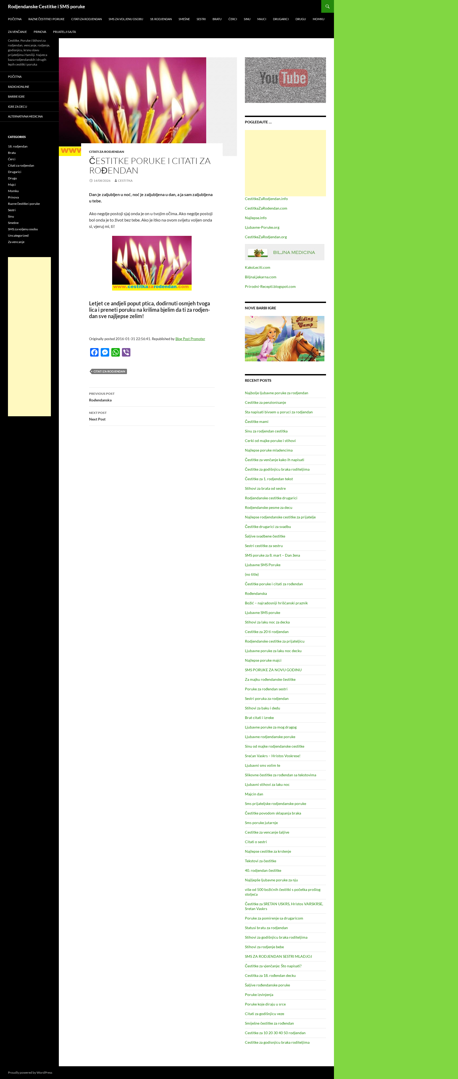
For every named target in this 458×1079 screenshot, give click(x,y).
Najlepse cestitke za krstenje (268, 851)
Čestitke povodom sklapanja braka (273, 813)
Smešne (184, 19)
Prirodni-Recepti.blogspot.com (270, 286)
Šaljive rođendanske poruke (267, 985)
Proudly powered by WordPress (30, 1072)
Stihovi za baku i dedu (262, 708)
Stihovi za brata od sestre (265, 488)
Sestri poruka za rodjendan (267, 698)
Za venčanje (17, 31)
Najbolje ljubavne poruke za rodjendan (276, 393)
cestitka (125, 181)
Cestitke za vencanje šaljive (267, 832)
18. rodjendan (161, 19)
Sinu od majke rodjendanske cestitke (274, 746)
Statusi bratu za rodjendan (266, 927)
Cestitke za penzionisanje (265, 402)
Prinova (40, 31)
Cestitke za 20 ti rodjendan (267, 631)
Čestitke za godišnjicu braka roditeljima (277, 469)
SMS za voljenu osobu (126, 19)
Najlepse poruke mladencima (269, 450)
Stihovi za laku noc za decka (267, 622)
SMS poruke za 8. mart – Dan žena (272, 555)
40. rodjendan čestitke (263, 870)
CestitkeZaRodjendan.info (266, 198)
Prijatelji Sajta (64, 31)
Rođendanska (101, 397)
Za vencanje (16, 242)
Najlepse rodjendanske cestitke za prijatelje (280, 517)
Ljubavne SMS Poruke (262, 564)
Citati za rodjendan (86, 19)
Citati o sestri (256, 841)
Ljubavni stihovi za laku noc (267, 784)
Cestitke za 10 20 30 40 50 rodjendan (275, 1032)
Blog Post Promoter (190, 339)
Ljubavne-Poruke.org (262, 227)
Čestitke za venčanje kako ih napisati (274, 459)
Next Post (98, 416)
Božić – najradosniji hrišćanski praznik (276, 603)
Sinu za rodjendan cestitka (266, 431)
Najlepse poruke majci (263, 660)
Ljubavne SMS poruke (262, 612)
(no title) (252, 574)
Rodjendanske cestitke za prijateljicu (275, 641)
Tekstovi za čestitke (260, 861)
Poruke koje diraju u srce (265, 1004)
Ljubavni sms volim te (262, 765)
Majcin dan (254, 794)
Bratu (217, 19)
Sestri (201, 19)
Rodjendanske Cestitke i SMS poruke (46, 6)
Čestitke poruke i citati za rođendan (274, 584)
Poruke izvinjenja (259, 994)
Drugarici (281, 19)
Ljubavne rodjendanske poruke (270, 736)
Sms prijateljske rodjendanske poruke (275, 803)
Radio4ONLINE (18, 86)
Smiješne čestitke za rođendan (269, 1023)
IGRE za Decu (17, 106)
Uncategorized (18, 235)
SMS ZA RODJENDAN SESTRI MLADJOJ (278, 956)
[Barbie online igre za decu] (284, 338)
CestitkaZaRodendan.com (266, 208)
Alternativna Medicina (25, 116)
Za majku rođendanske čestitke (270, 679)
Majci (261, 19)
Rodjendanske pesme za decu (268, 507)
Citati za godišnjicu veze (264, 1013)
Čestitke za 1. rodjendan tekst (269, 478)
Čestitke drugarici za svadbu (268, 526)
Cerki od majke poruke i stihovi (270, 440)
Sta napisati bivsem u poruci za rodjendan (279, 412)
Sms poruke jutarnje (261, 822)
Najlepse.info (256, 217)
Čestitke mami (256, 421)
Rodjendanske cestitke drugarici (271, 498)
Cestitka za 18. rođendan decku (270, 975)
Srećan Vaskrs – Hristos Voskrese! (273, 755)
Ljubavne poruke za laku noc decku (273, 650)
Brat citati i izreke (259, 717)
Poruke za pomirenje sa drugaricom (274, 918)
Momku (318, 19)
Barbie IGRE (16, 96)
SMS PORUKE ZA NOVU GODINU (273, 670)
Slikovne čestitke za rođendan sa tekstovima (280, 775)
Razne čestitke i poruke (46, 19)
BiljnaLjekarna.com (260, 277)
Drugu (301, 19)
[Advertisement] (285, 163)
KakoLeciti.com (257, 267)
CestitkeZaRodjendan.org (266, 237)
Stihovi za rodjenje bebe (264, 946)
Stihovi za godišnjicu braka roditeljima (276, 937)
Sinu (247, 19)
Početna (14, 19)
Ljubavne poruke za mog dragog (271, 727)
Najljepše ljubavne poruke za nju (271, 880)
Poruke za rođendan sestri (266, 689)
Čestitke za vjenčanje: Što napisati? (273, 966)
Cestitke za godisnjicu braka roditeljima (277, 1042)
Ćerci (232, 19)
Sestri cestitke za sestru (264, 545)
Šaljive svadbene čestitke (265, 536)
